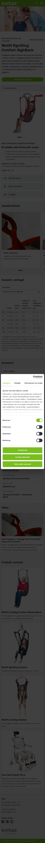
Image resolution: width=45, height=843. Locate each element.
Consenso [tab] (6, 383)
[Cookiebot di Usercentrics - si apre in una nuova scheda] (32, 377)
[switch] (39, 427)
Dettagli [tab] (17, 383)
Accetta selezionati (22, 457)
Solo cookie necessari (22, 464)
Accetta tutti (22, 450)
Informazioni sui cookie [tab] (33, 383)
